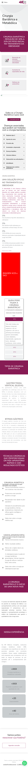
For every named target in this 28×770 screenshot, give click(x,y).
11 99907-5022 (21, 764)
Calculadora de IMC (15, 119)
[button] (24, 763)
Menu (5, 2)
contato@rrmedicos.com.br (9, 764)
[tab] (14, 319)
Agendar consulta (14, 745)
